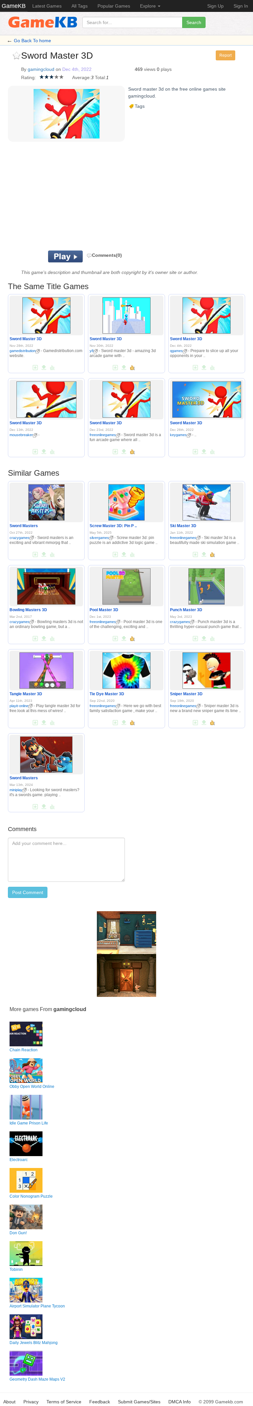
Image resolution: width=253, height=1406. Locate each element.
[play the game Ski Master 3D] (207, 501)
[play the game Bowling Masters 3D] (46, 585)
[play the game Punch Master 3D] (206, 585)
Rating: (28, 77)
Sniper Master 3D (186, 694)
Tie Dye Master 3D (107, 694)
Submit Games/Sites (139, 1401)
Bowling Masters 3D (28, 610)
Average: (81, 77)
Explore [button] (148, 6)
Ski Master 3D (183, 526)
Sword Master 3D (26, 339)
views (149, 69)
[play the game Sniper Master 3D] (207, 669)
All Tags (79, 6)
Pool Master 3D (104, 610)
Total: (100, 77)
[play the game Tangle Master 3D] (46, 669)
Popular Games (114, 6)
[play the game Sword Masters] (46, 501)
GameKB (14, 6)
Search (193, 22)
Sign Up (215, 6)
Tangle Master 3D (26, 694)
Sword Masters (24, 526)
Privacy (31, 1401)
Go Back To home (32, 40)
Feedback (99, 1401)
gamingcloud (41, 69)
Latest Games (47, 6)
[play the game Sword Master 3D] (46, 314)
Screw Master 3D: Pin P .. (113, 526)
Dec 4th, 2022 (77, 69)
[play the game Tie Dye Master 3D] (126, 669)
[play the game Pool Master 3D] (126, 585)
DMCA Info (179, 1401)
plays (166, 69)
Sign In (241, 6)
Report (225, 55)
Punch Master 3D (186, 610)
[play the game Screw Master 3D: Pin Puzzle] (126, 501)
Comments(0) (107, 255)
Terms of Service (63, 1401)
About (9, 1401)
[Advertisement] (103, 198)
